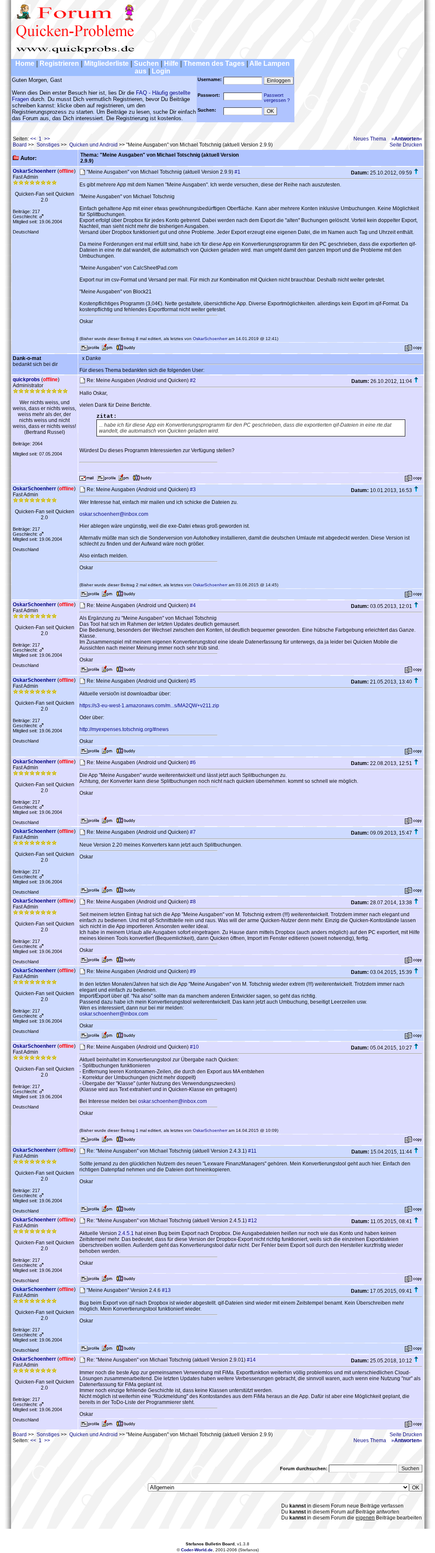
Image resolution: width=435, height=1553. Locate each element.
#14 (251, 1360)
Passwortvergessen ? (277, 98)
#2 (193, 380)
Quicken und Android (93, 145)
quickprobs (26, 380)
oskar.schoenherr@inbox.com (113, 514)
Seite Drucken (406, 145)
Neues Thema (369, 139)
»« (406, 139)
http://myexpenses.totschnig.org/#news (124, 729)
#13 (166, 1290)
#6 (193, 762)
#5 (193, 681)
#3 (193, 489)
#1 (237, 172)
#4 (193, 605)
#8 (193, 902)
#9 (193, 971)
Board (20, 145)
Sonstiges (48, 145)
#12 (252, 1221)
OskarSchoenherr (34, 171)
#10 (194, 1047)
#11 (252, 1151)
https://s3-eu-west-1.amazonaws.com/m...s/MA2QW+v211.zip (149, 706)
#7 (193, 832)
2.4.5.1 (126, 1233)
